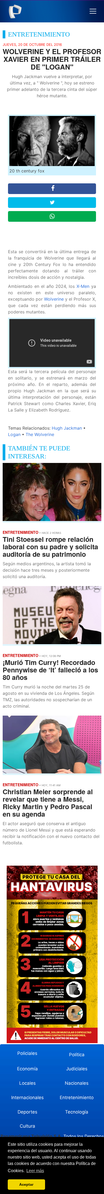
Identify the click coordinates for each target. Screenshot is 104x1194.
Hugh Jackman (67, 428)
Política (77, 1054)
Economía (27, 1068)
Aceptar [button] (26, 1184)
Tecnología (76, 1112)
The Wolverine (40, 434)
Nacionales (77, 1083)
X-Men (83, 286)
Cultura (27, 1126)
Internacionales (27, 1097)
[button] (93, 11)
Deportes (27, 1112)
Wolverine (54, 299)
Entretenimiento (77, 1097)
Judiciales (76, 1068)
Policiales (27, 1053)
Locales (27, 1083)
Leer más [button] (35, 1170)
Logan (14, 434)
